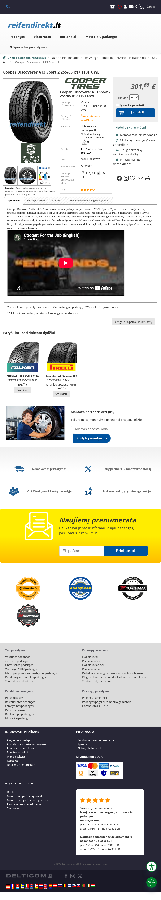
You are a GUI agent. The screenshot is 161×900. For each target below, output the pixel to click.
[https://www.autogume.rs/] (45, 888)
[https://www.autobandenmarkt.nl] (41, 885)
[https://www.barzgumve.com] (22, 888)
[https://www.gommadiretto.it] (27, 885)
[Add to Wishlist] (133, 178)
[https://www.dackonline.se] (22, 885)
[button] (151, 866)
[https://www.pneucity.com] (83, 885)
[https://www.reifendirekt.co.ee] (31, 888)
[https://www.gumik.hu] (93, 885)
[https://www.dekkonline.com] (31, 885)
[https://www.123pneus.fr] (12, 885)
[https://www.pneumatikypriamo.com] (78, 885)
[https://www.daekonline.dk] (36, 885)
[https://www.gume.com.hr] (27, 888)
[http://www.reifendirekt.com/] (50, 888)
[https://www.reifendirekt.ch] (17, 885)
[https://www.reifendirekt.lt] (36, 888)
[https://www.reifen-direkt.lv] (41, 888)
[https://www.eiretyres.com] (88, 885)
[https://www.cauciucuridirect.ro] (12, 888)
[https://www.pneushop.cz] (74, 885)
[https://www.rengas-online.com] (69, 885)
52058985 (10, 6)
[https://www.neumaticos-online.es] (50, 885)
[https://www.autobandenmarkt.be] (64, 885)
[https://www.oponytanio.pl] (8, 888)
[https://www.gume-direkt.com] (60, 885)
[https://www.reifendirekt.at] (55, 885)
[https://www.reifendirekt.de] (8, 885)
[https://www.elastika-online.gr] (17, 888)
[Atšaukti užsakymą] (120, 6)
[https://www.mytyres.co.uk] (45, 885)
